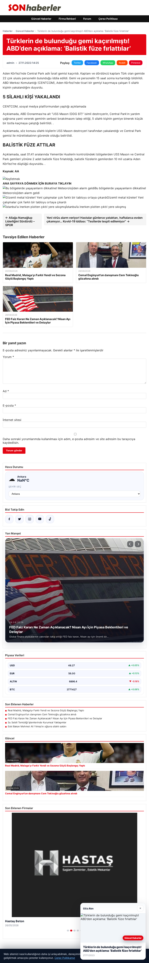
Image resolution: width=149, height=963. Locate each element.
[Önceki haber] (130, 544)
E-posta (9, 405)
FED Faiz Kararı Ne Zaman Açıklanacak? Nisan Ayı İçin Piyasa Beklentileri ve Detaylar (55, 718)
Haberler (8, 31)
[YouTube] (40, 519)
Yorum (8, 357)
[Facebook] (9, 519)
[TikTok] (50, 519)
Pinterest (135, 62)
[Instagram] (29, 519)
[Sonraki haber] (138, 544)
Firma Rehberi (67, 18)
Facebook (92, 62)
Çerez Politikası (108, 18)
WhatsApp (108, 62)
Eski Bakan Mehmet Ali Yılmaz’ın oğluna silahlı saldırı (37, 726)
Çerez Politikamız (65, 957)
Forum (87, 18)
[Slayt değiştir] (68, 930)
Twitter (77, 62)
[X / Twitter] (19, 519)
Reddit (122, 62)
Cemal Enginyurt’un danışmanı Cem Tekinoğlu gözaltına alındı (42, 714)
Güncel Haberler (41, 18)
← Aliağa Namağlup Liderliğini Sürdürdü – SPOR (20, 221)
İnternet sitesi (12, 420)
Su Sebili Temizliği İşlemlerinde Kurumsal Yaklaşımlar (37, 722)
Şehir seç (15, 486)
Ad (6, 391)
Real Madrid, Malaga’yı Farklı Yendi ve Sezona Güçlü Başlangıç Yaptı (46, 710)
